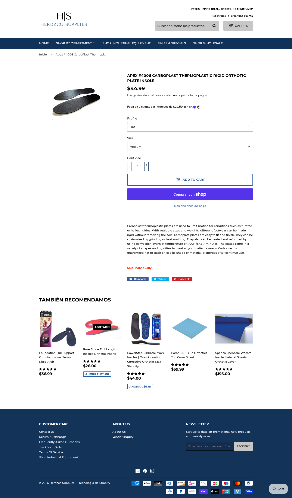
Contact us (46, 431)
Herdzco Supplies (62, 483)
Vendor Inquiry (122, 436)
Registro (243, 446)
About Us (119, 431)
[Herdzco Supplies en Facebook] (137, 471)
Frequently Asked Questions (59, 442)
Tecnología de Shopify (94, 483)
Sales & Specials (172, 43)
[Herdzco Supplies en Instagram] (152, 471)
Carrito (241, 26)
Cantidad (134, 158)
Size (130, 138)
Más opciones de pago (190, 205)
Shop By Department (74, 43)
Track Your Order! (51, 447)
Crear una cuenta (242, 15)
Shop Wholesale (208, 43)
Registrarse (219, 15)
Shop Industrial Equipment (126, 43)
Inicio (43, 54)
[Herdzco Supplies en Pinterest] (145, 471)
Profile (132, 118)
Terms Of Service (51, 452)
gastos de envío (144, 95)
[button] (48, 369)
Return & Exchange (52, 436)
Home (44, 43)
